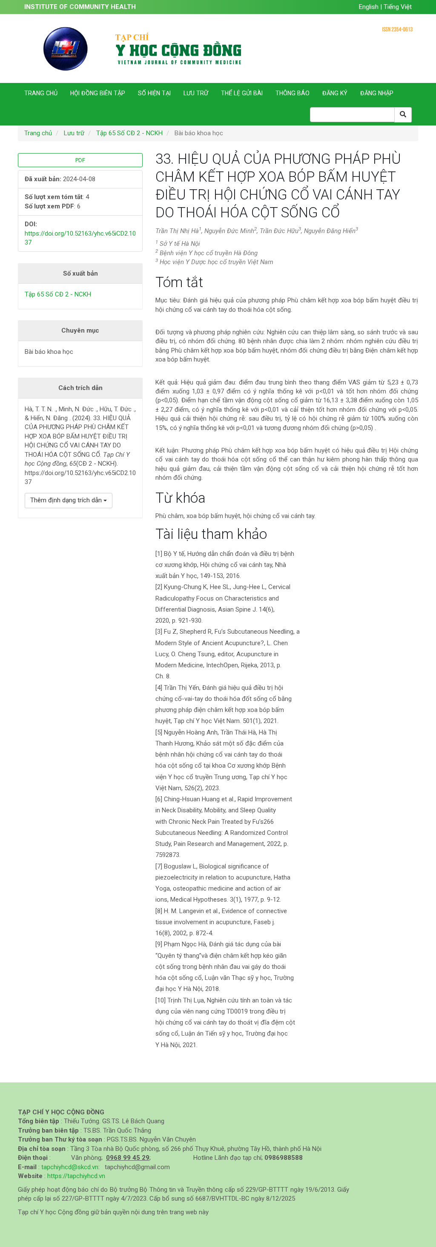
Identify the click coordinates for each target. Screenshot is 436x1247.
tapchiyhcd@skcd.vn (69, 1167)
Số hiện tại (154, 93)
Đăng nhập (376, 93)
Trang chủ (40, 93)
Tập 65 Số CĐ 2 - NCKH (129, 133)
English (369, 7)
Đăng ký (334, 93)
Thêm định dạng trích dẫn (66, 500)
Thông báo (292, 93)
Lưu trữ (196, 93)
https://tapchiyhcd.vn (76, 1176)
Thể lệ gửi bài (242, 93)
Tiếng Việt (398, 7)
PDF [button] (80, 160)
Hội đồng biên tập (97, 93)
